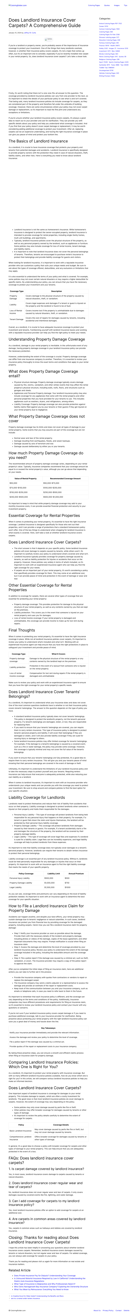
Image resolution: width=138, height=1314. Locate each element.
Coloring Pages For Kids (109, 34)
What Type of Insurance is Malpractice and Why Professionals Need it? (44, 1284)
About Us (97, 1310)
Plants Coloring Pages (108, 56)
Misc (116, 51)
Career (103, 26)
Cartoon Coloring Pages (109, 29)
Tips (125, 5)
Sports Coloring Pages (119, 62)
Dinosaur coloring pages (109, 37)
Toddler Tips (106, 67)
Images (117, 5)
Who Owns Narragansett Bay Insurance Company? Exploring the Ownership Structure (51, 1287)
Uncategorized (106, 70)
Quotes (107, 5)
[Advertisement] (48, 76)
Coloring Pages (94, 5)
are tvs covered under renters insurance (25, 1298)
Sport (103, 62)
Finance (104, 45)
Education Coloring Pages (109, 40)
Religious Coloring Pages (109, 59)
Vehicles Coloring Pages (109, 73)
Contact (119, 1310)
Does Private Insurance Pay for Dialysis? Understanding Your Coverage (45, 1276)
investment (105, 51)
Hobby (103, 48)
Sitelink (126, 1310)
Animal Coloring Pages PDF (110, 23)
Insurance (122, 48)
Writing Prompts (107, 76)
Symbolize (104, 65)
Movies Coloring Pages (108, 54)
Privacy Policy (108, 1310)
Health (115, 45)
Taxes (115, 65)
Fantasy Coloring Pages (109, 43)
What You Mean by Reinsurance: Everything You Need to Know (41, 1289)
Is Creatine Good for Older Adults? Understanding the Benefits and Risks (37, 1296)
